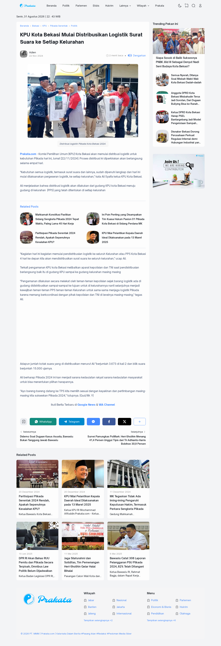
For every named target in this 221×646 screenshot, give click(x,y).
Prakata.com (28, 154)
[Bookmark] (24, 422)
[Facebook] (109, 421)
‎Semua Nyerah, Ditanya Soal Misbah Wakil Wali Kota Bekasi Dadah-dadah (186, 79)
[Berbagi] (140, 421)
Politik (66, 5)
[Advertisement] (86, 334)
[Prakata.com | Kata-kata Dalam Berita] (27, 5)
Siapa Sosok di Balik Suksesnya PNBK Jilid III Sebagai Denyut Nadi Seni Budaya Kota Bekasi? (177, 62)
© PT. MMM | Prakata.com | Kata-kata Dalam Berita (50, 633)
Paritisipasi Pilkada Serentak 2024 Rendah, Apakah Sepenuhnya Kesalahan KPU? (55, 238)
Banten (92, 606)
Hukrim (109, 5)
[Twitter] (124, 421)
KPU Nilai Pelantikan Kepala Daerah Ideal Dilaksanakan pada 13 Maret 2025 (122, 238)
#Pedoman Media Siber (119, 633)
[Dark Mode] (180, 6)
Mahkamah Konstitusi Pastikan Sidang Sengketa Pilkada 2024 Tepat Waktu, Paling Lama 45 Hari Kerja (57, 219)
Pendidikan (157, 613)
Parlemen (81, 5)
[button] (135, 55)
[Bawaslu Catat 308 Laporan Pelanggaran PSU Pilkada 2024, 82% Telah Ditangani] (128, 548)
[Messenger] (93, 421)
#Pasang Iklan (88, 633)
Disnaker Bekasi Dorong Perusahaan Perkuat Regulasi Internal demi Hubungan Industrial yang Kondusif (186, 139)
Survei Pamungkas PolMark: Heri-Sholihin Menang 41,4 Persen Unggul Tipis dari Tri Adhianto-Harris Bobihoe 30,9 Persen (117, 440)
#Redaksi (101, 633)
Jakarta (121, 606)
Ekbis (96, 5)
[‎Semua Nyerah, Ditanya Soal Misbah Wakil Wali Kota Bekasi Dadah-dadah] (162, 85)
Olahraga (185, 613)
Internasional (124, 613)
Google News (86, 404)
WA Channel (107, 404)
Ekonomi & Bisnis (161, 606)
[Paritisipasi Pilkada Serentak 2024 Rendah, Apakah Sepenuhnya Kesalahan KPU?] (26, 242)
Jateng (92, 613)
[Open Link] (200, 6)
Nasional (122, 600)
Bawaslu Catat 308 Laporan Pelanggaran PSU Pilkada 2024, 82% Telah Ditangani (128, 562)
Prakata (159, 5)
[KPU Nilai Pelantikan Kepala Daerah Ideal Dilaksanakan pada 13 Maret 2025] (93, 242)
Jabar (91, 600)
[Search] (193, 6)
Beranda (51, 5)
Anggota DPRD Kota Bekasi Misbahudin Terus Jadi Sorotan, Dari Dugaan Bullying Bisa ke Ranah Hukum (186, 100)
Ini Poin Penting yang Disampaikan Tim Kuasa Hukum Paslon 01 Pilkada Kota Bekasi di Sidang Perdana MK (123, 219)
